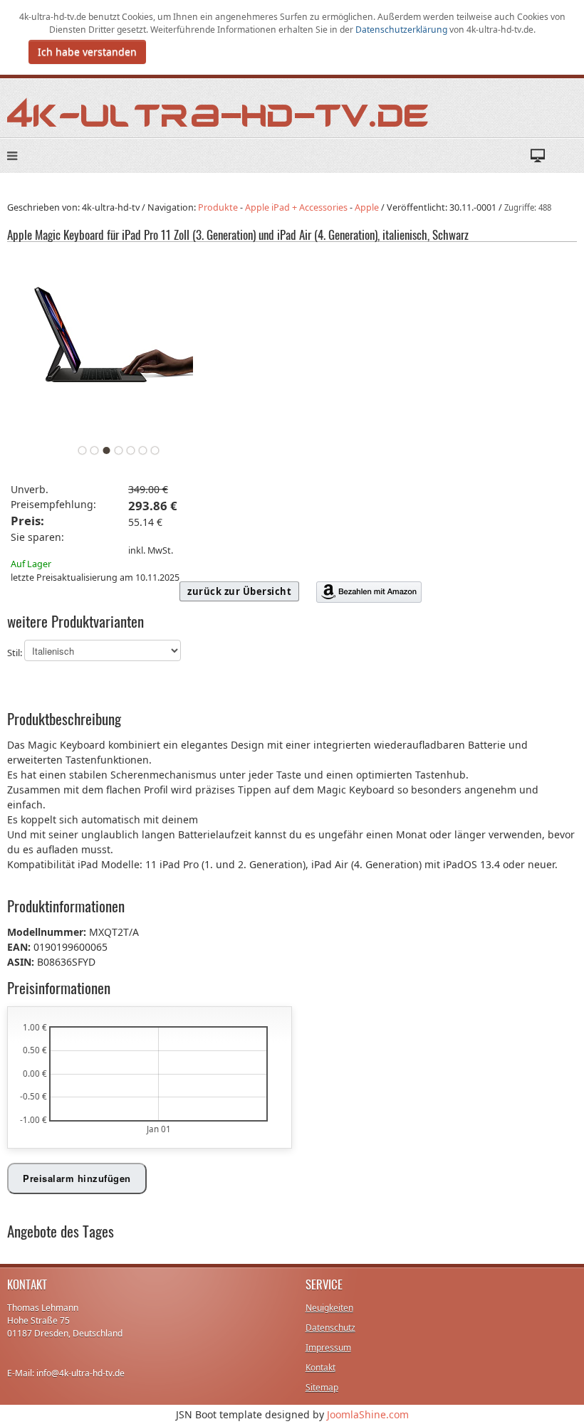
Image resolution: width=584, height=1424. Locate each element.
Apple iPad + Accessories (296, 207)
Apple (367, 207)
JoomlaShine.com (368, 1414)
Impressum (328, 1347)
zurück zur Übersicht (239, 591)
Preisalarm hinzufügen (77, 1178)
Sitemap (322, 1387)
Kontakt (320, 1367)
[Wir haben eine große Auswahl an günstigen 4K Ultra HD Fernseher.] (218, 111)
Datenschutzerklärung (402, 29)
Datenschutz (330, 1328)
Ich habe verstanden (87, 51)
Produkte (218, 207)
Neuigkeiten (329, 1308)
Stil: (15, 653)
